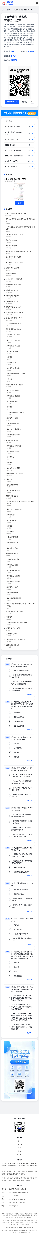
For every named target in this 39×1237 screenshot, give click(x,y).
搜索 (19, 1148)
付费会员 (19, 1144)
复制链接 (24, 102)
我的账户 (19, 1154)
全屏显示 (19, 203)
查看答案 (29, 694)
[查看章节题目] (32, 126)
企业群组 (19, 1151)
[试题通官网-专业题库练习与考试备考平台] (7, 3)
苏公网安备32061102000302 (21, 1232)
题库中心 (9, 10)
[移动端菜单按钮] (37, 3)
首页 (2, 10)
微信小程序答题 (12, 102)
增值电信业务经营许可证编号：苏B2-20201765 (19, 1227)
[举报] (32, 102)
